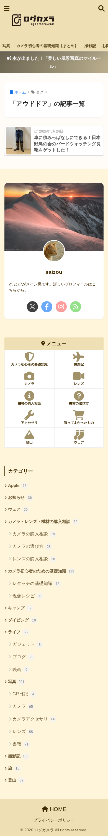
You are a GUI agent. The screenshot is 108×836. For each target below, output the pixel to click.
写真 (6, 45)
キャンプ (19, 608)
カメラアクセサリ (33, 719)
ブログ (22, 656)
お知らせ (20, 497)
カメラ (22, 706)
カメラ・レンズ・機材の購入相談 (43, 521)
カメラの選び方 (31, 546)
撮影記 (90, 45)
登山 (16, 780)
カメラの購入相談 (33, 533)
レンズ (22, 731)
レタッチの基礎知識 (36, 583)
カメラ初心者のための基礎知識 (41, 571)
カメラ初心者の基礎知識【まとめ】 (47, 45)
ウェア (18, 509)
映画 (20, 669)
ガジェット (26, 644)
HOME (57, 809)
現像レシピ (26, 596)
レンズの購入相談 (33, 558)
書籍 (20, 744)
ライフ (18, 632)
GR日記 (23, 693)
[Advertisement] (75, 20)
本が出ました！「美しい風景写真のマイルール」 (56, 62)
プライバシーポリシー (54, 820)
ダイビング (22, 620)
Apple (17, 485)
